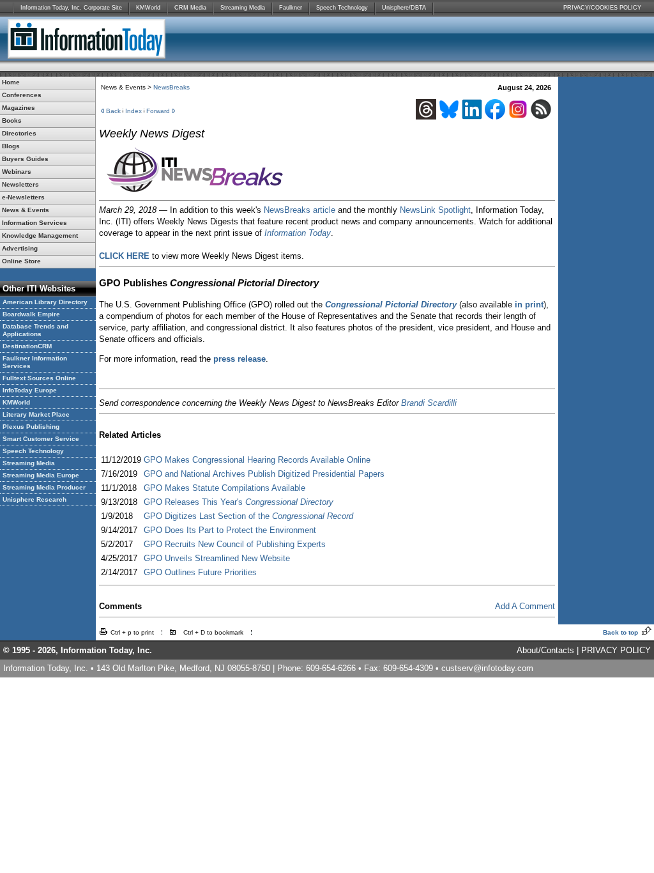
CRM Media (190, 7)
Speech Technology (342, 7)
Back (113, 110)
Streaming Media (242, 7)
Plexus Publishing (31, 426)
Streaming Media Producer (44, 487)
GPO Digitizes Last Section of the (248, 516)
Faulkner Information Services (35, 362)
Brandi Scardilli (429, 403)
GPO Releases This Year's (238, 502)
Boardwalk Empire (31, 314)
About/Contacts (545, 650)
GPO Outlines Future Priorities (200, 572)
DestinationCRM (27, 346)
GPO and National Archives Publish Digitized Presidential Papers (264, 474)
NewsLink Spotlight (435, 210)
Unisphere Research (34, 499)
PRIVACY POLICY (616, 650)
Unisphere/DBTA (404, 7)
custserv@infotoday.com (487, 668)
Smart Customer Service (41, 438)
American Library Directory (45, 301)
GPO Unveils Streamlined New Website (217, 558)
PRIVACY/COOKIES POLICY (602, 7)
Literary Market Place (36, 414)
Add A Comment (525, 606)
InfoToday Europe (30, 390)
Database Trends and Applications (35, 330)
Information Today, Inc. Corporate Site (71, 7)
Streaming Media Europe (41, 475)
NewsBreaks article (299, 210)
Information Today (297, 233)
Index (133, 110)
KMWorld (148, 7)
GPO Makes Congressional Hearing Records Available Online (257, 460)
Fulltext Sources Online (39, 378)
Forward (158, 110)
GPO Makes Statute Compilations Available (224, 488)
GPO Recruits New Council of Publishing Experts (235, 544)
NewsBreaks (171, 87)
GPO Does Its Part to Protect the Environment (230, 530)
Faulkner (290, 7)
